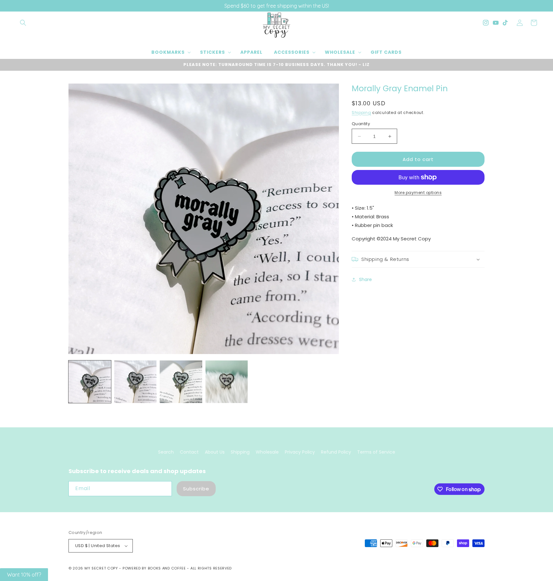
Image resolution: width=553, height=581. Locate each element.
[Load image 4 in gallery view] (226, 381)
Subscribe (196, 488)
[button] (23, 23)
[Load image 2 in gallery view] (135, 381)
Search (166, 452)
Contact (189, 452)
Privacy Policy (300, 452)
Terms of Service (376, 452)
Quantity (361, 124)
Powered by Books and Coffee (154, 568)
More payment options (418, 192)
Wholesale (267, 452)
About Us (215, 452)
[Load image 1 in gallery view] (89, 381)
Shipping (361, 112)
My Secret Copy (101, 568)
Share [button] (365, 279)
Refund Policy (336, 452)
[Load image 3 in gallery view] (181, 381)
